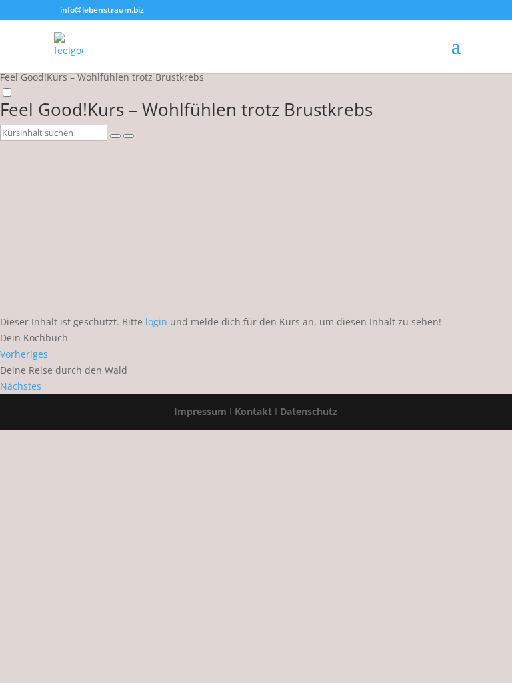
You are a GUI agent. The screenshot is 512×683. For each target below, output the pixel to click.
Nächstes (20, 386)
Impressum (200, 411)
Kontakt (253, 411)
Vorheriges (24, 354)
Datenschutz (308, 411)
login (156, 321)
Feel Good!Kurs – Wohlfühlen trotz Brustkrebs (186, 109)
